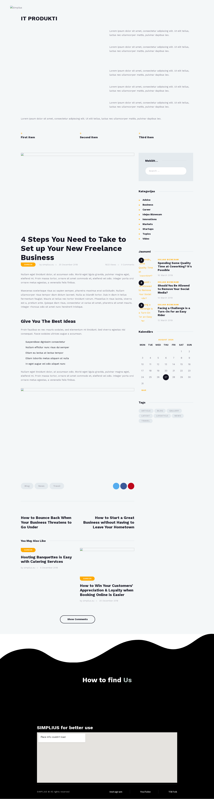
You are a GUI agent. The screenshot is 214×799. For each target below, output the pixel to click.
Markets (148, 224)
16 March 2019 (165, 275)
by (46, 264)
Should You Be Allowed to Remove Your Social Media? (174, 289)
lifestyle (162, 416)
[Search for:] (166, 170)
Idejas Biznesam (152, 214)
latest (145, 416)
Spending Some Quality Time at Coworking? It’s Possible (175, 266)
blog (27, 486)
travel (56, 486)
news (41, 486)
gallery (174, 411)
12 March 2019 (165, 320)
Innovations (150, 219)
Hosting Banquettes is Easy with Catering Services (46, 559)
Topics (147, 233)
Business (148, 204)
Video (146, 238)
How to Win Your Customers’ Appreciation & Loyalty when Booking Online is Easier (106, 590)
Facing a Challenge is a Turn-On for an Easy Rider (174, 311)
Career (28, 264)
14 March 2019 (165, 297)
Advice (146, 199)
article (146, 411)
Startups (148, 229)
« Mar (142, 390)
